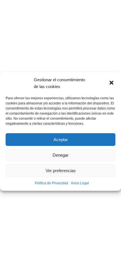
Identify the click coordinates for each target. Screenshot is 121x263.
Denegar (60, 155)
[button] (112, 83)
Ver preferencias (61, 170)
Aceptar (60, 139)
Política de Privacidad (51, 183)
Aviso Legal (80, 183)
